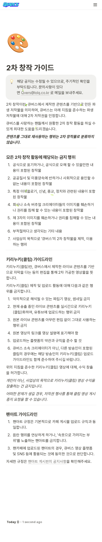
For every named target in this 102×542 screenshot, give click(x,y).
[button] (95, 4)
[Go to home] (11, 4)
